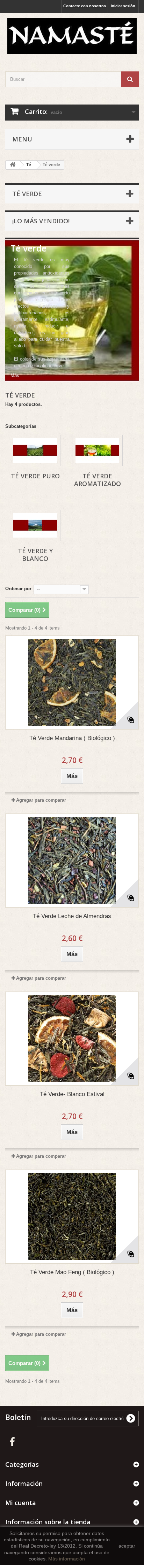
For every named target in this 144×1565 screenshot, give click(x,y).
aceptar (126, 1546)
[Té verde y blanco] (35, 525)
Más (14, 375)
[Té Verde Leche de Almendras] (72, 860)
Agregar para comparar (41, 800)
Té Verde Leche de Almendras (72, 916)
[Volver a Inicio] (12, 165)
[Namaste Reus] (72, 36)
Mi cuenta (20, 1502)
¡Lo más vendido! (41, 221)
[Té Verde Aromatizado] (97, 450)
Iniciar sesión (123, 6)
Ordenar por (18, 588)
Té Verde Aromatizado (97, 480)
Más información (66, 1559)
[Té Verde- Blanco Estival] (72, 1038)
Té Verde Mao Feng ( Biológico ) (72, 1272)
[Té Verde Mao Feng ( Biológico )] (72, 1216)
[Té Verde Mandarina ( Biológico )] (72, 682)
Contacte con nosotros (84, 6)
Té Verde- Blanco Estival (72, 1094)
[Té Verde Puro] (35, 450)
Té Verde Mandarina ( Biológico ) (72, 738)
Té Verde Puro (35, 476)
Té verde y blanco (35, 555)
